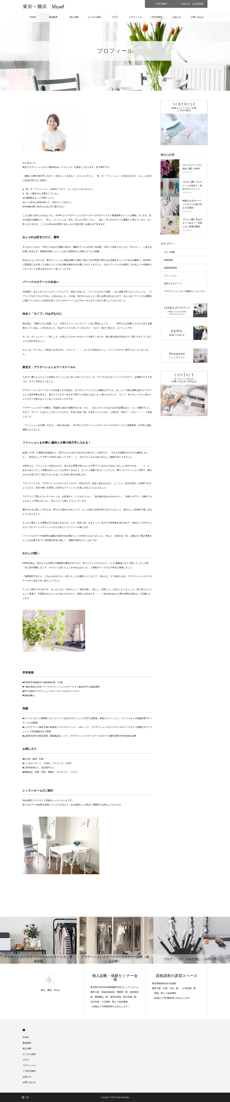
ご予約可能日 (160, 4)
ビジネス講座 (94, 17)
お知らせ (176, 17)
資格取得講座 (170, 268)
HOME (33, 17)
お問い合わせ (197, 17)
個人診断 (74, 17)
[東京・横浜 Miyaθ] (50, 979)
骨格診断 (168, 260)
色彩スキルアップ (172, 283)
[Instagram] (23, 1097)
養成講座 (53, 17)
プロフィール (135, 17)
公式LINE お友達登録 (192, 4)
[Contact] (27, 1097)
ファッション (170, 275)
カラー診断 (169, 252)
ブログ (115, 17)
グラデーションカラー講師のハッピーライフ (184, 292)
